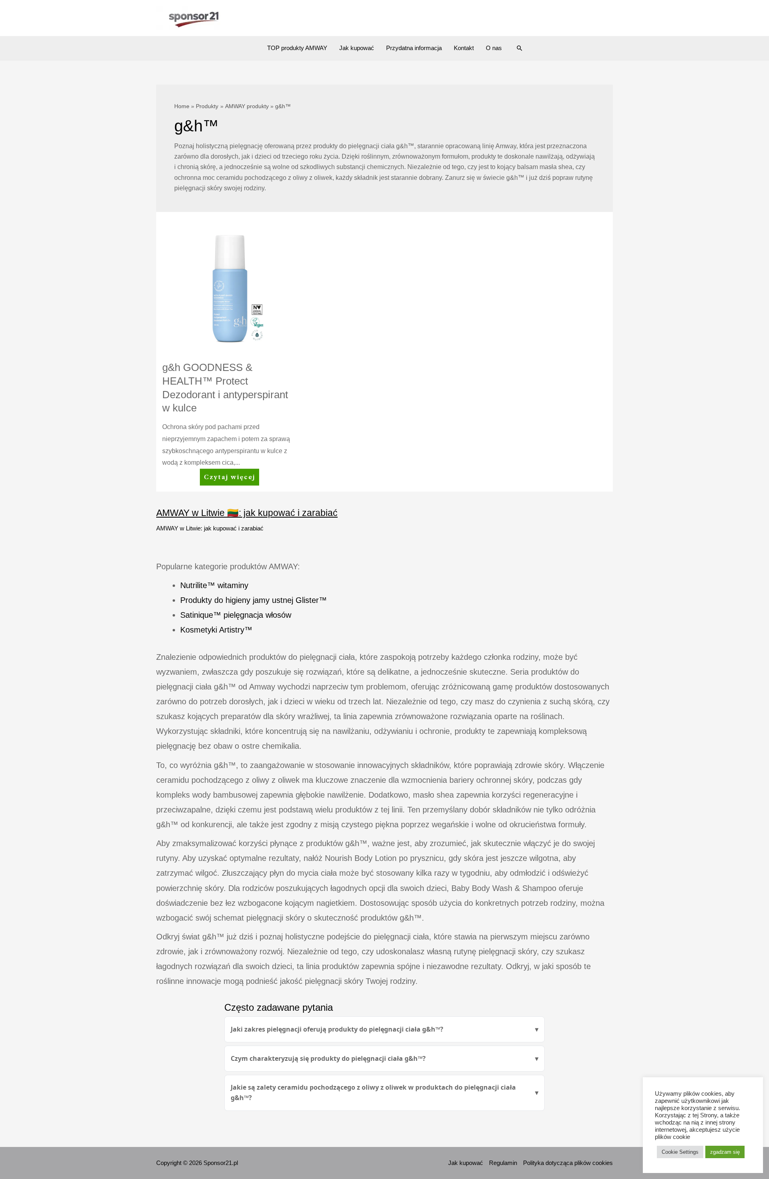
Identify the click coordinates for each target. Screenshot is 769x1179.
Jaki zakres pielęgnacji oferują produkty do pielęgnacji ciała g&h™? (337, 1029)
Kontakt (464, 47)
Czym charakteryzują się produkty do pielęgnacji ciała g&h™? (328, 1058)
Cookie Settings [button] (680, 1152)
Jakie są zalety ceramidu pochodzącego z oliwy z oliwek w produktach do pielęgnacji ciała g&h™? (373, 1092)
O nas (494, 47)
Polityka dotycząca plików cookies (568, 1162)
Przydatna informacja (414, 47)
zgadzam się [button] (725, 1152)
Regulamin (503, 1162)
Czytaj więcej (231, 479)
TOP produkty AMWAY (297, 47)
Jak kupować (356, 47)
